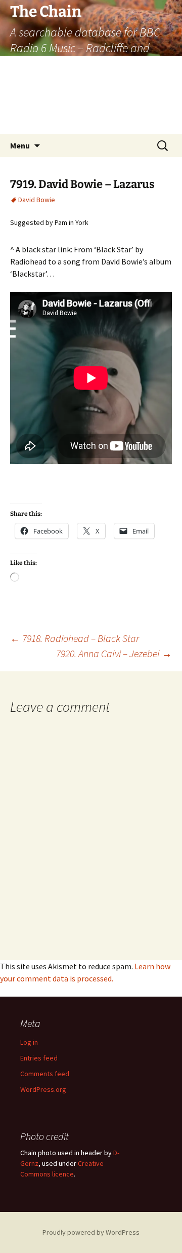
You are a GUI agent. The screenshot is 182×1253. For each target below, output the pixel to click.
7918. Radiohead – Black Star (74, 638)
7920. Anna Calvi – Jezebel (114, 653)
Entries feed (39, 1057)
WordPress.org (43, 1089)
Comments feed (44, 1073)
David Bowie (36, 199)
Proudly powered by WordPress (91, 1232)
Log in (29, 1042)
